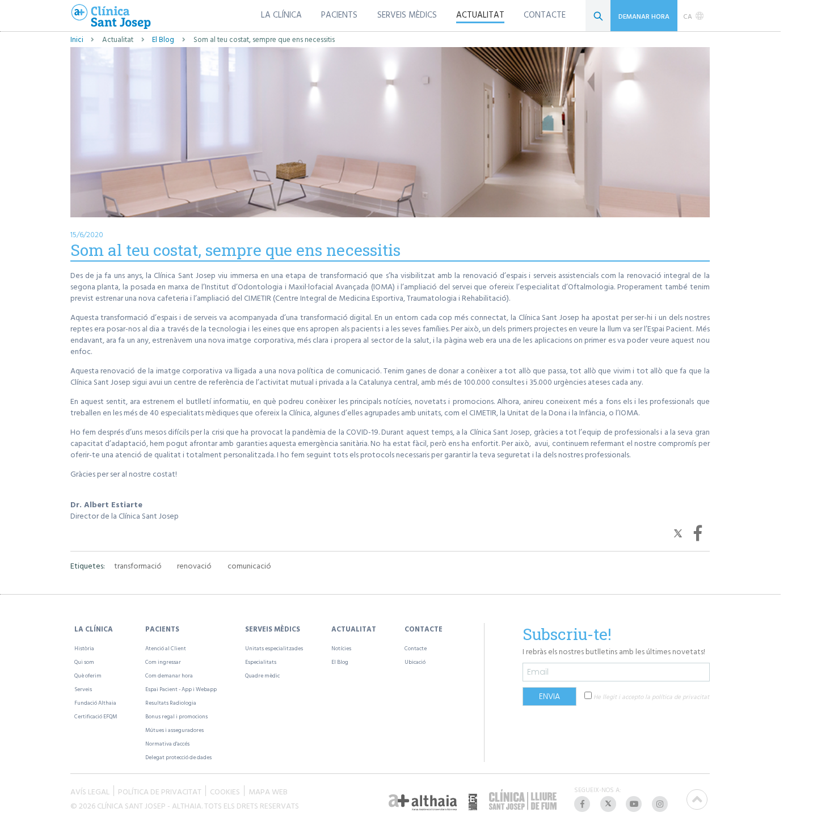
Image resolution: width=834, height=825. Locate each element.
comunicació (249, 565)
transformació (138, 565)
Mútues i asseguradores (174, 730)
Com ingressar (163, 662)
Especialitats (260, 662)
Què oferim (88, 675)
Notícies (341, 648)
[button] (679, 531)
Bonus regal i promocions (176, 716)
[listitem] (583, 804)
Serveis (83, 689)
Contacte (416, 648)
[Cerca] (598, 15)
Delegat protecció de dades (178, 757)
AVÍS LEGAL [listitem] (89, 790)
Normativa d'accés (167, 743)
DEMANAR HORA (643, 16)
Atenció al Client (165, 648)
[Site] (111, 17)
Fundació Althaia (95, 702)
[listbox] (693, 16)
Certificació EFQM (95, 716)
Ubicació (415, 662)
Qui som (84, 662)
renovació (194, 565)
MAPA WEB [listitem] (268, 790)
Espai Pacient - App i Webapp (181, 689)
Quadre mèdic (262, 675)
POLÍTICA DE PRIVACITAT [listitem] (159, 790)
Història (84, 648)
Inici (76, 39)
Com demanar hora (169, 675)
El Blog (163, 39)
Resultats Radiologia (170, 702)
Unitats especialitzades (274, 648)
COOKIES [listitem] (225, 790)
